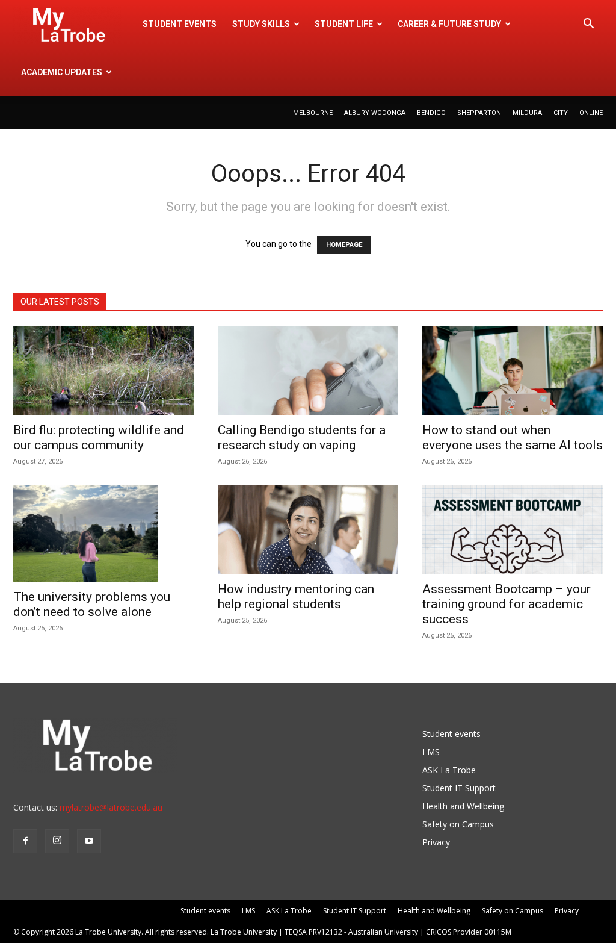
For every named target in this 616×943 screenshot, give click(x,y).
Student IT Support (459, 788)
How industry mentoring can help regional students (296, 596)
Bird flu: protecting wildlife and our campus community (98, 437)
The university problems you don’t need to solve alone (91, 604)
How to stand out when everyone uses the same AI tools (512, 437)
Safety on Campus (458, 824)
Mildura (527, 113)
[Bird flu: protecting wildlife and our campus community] (103, 370)
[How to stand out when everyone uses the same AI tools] (512, 370)
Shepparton (479, 113)
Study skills (261, 24)
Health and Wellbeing (463, 806)
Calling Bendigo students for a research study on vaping (302, 437)
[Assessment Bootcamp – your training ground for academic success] (512, 529)
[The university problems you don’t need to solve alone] (103, 533)
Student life (344, 24)
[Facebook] (25, 841)
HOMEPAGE (344, 245)
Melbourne (313, 113)
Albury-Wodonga (374, 113)
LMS (431, 752)
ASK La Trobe (449, 770)
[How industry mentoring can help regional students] (308, 529)
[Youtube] (89, 841)
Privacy (436, 842)
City (560, 113)
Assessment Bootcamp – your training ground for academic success (506, 604)
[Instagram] (57, 841)
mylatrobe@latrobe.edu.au (111, 807)
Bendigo (431, 113)
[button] (588, 25)
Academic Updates (61, 72)
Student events (180, 24)
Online (591, 113)
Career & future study (449, 24)
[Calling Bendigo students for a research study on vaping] (308, 370)
